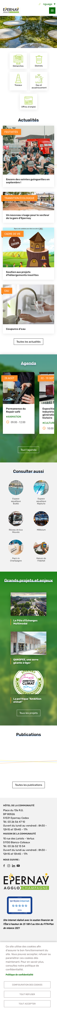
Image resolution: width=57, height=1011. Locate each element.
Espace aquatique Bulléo (16, 501)
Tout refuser (27, 994)
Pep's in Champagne (16, 559)
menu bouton (52, 10)
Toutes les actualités (28, 341)
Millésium (41, 530)
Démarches (18, 66)
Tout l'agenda (28, 449)
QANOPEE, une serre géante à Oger (25, 661)
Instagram (8, 865)
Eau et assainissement (39, 86)
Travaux (18, 85)
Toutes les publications (28, 784)
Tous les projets (28, 713)
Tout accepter (27, 1003)
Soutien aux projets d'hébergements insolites (22, 273)
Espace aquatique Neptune (41, 501)
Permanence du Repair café (16, 410)
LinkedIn (13, 865)
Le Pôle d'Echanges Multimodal (25, 622)
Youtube (18, 865)
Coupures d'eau (15, 328)
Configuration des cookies (27, 984)
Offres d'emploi (28, 107)
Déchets (39, 66)
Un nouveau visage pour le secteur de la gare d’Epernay (27, 217)
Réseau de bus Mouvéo (16, 531)
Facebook (4, 865)
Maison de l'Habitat (41, 559)
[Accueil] (11, 10)
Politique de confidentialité (19, 974)
